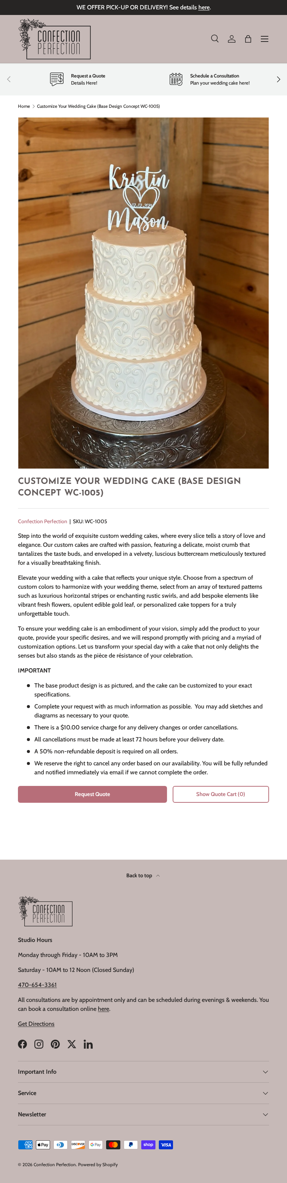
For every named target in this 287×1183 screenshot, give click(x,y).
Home (24, 106)
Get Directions (36, 1023)
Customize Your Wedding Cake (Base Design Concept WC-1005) (98, 106)
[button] (248, 39)
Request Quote (92, 794)
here (204, 7)
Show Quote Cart (220, 794)
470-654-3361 (37, 984)
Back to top (139, 875)
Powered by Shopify (98, 1164)
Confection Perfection (42, 521)
